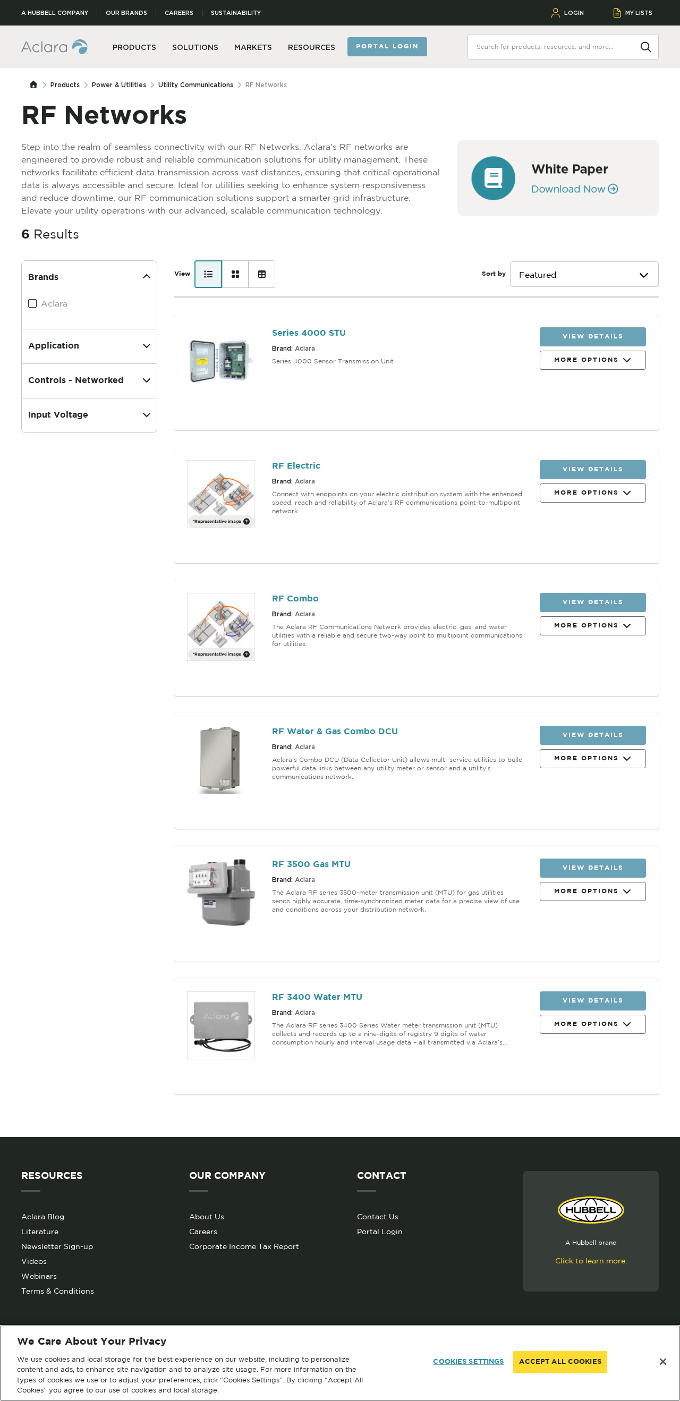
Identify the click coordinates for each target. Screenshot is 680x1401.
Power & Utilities (119, 85)
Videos (34, 1261)
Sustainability (236, 13)
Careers (179, 13)
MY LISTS (638, 12)
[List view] (208, 274)
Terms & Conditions (57, 1291)
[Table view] (262, 274)
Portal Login (380, 1231)
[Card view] (235, 274)
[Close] (663, 1361)
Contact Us (377, 1216)
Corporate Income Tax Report (244, 1246)
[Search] (646, 46)
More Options (586, 360)
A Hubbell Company (54, 13)
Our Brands (126, 13)
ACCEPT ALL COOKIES (560, 1362)
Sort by (494, 274)
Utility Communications (195, 85)
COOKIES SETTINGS (468, 1362)
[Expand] (146, 346)
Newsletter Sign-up (57, 1246)
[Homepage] (36, 85)
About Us (206, 1216)
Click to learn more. (591, 1260)
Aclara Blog (42, 1216)
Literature (39, 1231)
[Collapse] (146, 277)
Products (65, 85)
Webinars (39, 1276)
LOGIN (574, 12)
